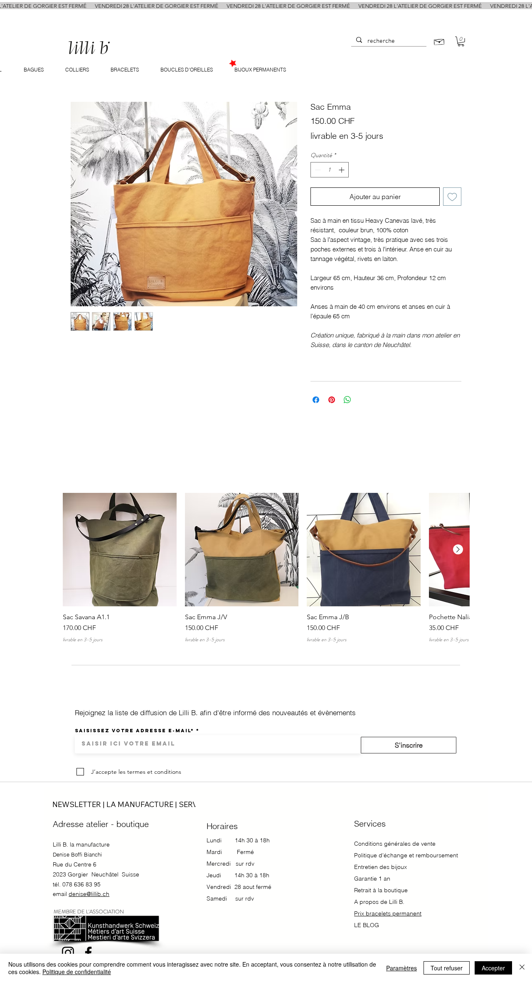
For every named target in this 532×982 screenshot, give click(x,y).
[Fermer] (522, 967)
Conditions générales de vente (395, 843)
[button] (461, 42)
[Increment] (342, 169)
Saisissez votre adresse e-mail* (134, 731)
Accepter (493, 968)
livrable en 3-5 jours (346, 135)
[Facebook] (88, 953)
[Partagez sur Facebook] (316, 400)
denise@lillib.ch (89, 894)
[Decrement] (317, 169)
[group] (266, 568)
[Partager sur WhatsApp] (347, 400)
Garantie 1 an (373, 878)
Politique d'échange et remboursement (406, 855)
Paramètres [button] (401, 968)
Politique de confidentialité (76, 971)
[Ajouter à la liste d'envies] (452, 196)
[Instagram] (68, 953)
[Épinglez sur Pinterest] (332, 400)
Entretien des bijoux (380, 867)
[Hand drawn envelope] (439, 41)
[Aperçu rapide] (120, 550)
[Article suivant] (458, 549)
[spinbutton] (329, 169)
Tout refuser (447, 968)
